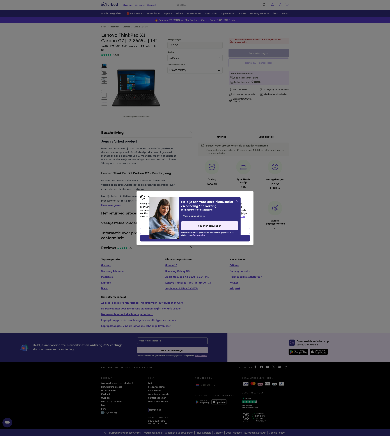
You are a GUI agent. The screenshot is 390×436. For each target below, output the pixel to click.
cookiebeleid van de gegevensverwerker (223, 216)
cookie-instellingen (212, 213)
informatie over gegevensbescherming (171, 216)
